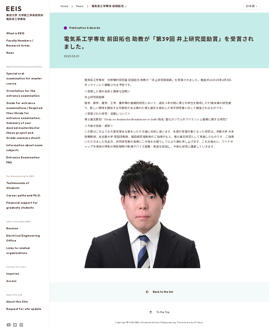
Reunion (12, 228)
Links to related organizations (18, 250)
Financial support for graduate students (22, 205)
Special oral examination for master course (24, 78)
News (10, 53)
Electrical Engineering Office (23, 238)
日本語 (250, 6)
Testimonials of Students (17, 185)
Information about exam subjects (24, 147)
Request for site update (23, 309)
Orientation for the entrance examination (23, 93)
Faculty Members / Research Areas (19, 43)
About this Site (17, 301)
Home (64, 6)
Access (11, 281)
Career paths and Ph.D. (23, 195)
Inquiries (12, 273)
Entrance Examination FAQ (23, 160)
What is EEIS (15, 33)
